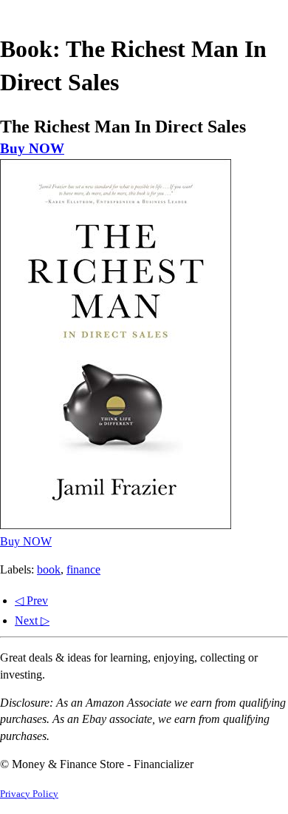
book (49, 569)
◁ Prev (31, 600)
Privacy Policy (29, 794)
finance (83, 569)
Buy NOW (32, 148)
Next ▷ (32, 620)
